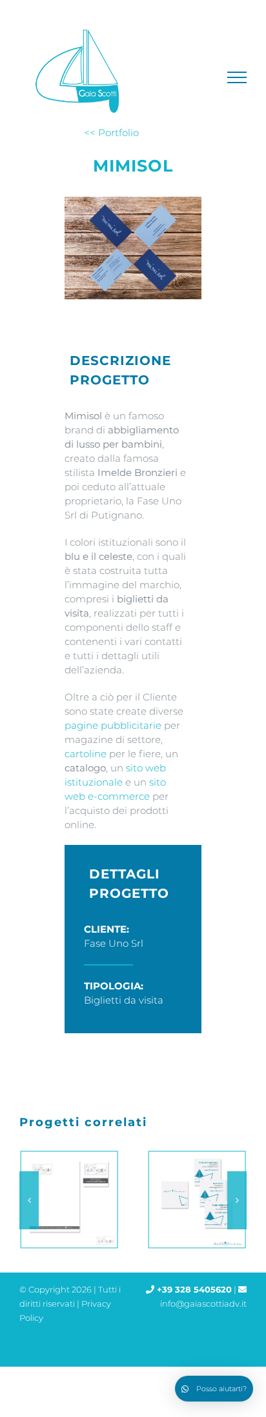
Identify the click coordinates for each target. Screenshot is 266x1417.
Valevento (66, 1199)
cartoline (86, 754)
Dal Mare (194, 1199)
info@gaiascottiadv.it (203, 1303)
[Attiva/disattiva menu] (237, 77)
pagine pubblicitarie (113, 725)
